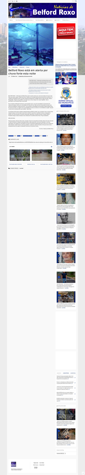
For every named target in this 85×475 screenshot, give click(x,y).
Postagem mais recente (15, 164)
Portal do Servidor (35, 467)
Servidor (57, 20)
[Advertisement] (17, 86)
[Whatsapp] (14, 1)
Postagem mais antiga (46, 164)
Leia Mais (64, 130)
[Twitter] (9, 1)
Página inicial (31, 164)
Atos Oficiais (42, 462)
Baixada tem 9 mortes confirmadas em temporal (38, 92)
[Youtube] (12, 1)
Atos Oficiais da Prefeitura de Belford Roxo (24, 20)
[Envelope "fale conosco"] (16, 1)
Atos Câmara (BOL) (39, 20)
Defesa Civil (22, 67)
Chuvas (27, 67)
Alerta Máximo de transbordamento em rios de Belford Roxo (41, 158)
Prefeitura (49, 20)
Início (11, 20)
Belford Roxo (66, 20)
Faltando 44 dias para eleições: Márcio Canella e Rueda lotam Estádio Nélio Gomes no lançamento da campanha (65, 65)
